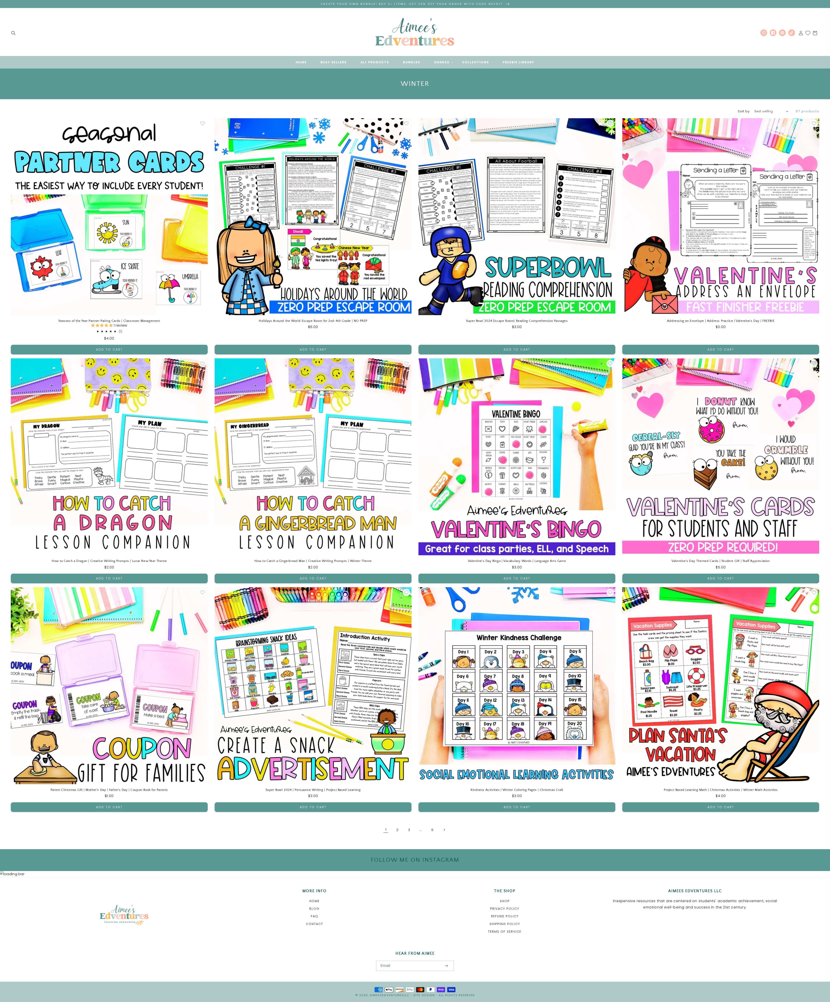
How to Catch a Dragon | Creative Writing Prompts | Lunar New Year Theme (109, 561)
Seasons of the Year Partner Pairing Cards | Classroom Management (109, 321)
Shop (505, 901)
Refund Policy (505, 916)
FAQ (314, 916)
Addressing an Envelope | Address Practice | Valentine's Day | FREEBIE (720, 321)
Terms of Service (504, 931)
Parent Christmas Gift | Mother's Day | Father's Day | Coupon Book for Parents (109, 790)
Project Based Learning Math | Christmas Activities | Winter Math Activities (721, 790)
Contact (314, 924)
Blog (314, 908)
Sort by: (744, 111)
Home (314, 901)
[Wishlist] (808, 33)
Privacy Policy (504, 908)
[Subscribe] (446, 966)
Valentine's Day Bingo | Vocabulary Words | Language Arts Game (517, 561)
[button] (13, 33)
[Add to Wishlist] (202, 123)
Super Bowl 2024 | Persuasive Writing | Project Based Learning (313, 790)
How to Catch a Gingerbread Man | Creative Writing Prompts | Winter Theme (313, 561)
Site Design (424, 995)
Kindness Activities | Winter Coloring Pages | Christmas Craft (517, 790)
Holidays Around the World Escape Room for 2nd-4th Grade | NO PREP (313, 321)
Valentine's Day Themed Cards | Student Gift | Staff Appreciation (721, 561)
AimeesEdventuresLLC (389, 995)
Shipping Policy (505, 924)
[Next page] (444, 829)
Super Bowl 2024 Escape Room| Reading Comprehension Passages (517, 321)
